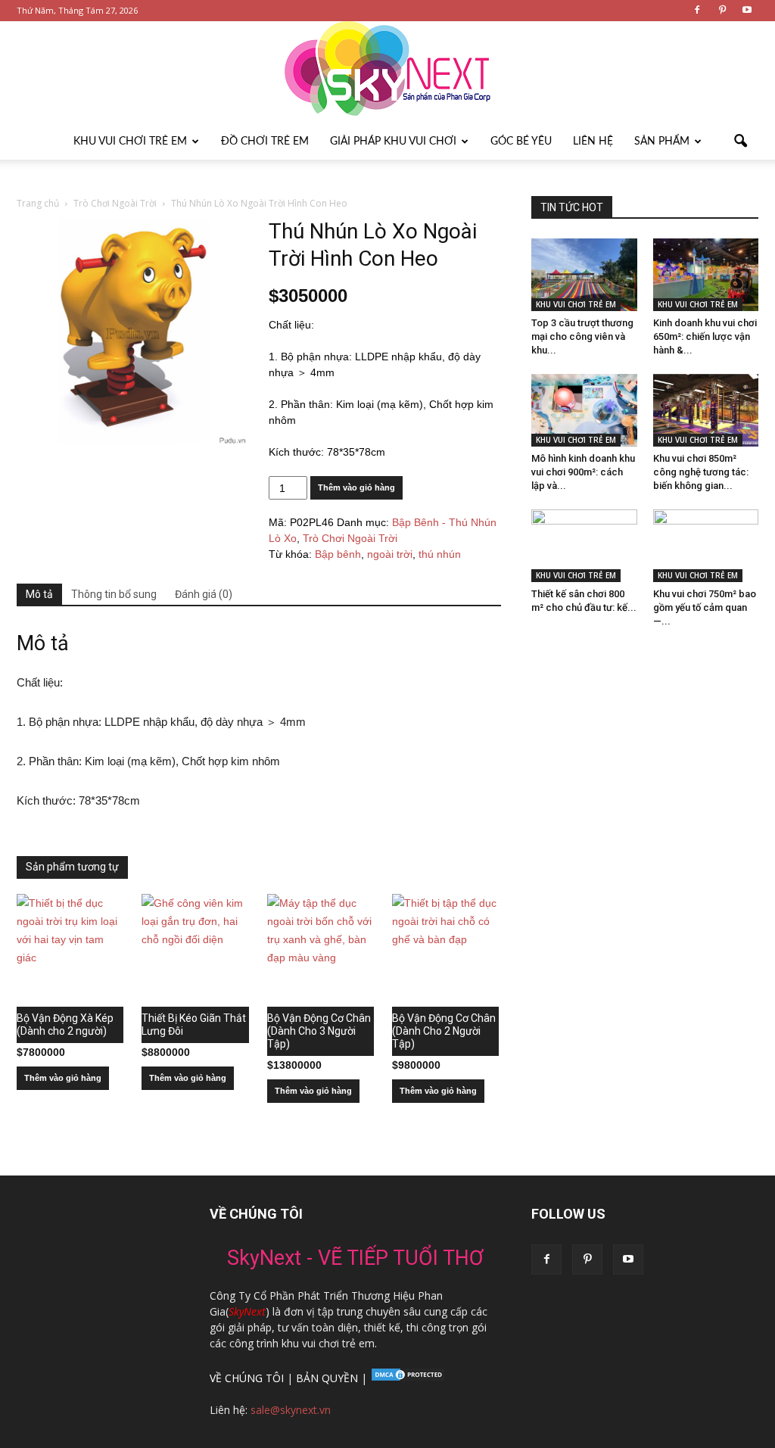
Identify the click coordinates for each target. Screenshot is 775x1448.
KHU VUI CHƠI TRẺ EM (130, 141)
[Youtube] (747, 10)
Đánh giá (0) (203, 594)
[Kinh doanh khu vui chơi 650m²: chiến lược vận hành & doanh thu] (706, 274)
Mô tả (39, 594)
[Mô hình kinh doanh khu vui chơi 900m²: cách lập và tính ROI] (584, 410)
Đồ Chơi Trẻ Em (265, 141)
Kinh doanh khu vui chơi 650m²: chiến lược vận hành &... (705, 336)
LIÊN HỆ (593, 141)
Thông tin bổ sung (114, 594)
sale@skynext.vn (291, 1410)
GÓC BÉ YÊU (521, 141)
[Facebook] (697, 10)
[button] (740, 141)
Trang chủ (38, 203)
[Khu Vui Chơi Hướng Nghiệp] (387, 72)
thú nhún (440, 554)
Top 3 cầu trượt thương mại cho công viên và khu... (582, 336)
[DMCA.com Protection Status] (406, 1378)
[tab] (39, 595)
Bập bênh (338, 554)
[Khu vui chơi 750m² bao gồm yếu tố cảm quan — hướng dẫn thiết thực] (706, 545)
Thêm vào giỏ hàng (356, 487)
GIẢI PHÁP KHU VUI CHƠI (393, 141)
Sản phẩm (661, 141)
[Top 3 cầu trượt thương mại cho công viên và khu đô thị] (584, 274)
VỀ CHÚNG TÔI (247, 1378)
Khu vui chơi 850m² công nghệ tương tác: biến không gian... (701, 472)
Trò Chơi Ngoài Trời (115, 203)
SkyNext (247, 1311)
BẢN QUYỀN (327, 1378)
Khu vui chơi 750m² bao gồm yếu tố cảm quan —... (704, 607)
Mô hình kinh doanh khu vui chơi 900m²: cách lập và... (583, 472)
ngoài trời (389, 554)
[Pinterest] (722, 10)
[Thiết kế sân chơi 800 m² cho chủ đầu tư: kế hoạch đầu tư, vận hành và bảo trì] (584, 545)
